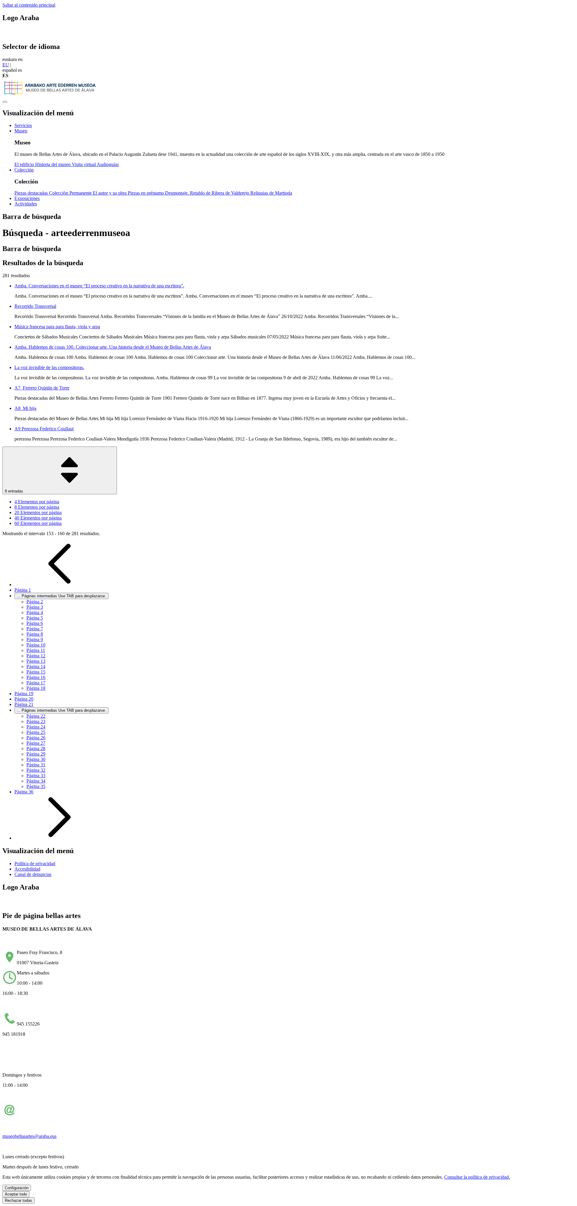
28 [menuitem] (35, 748)
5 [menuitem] (34, 617)
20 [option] (38, 512)
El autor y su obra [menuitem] (110, 192)
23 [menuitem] (35, 721)
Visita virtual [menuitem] (84, 164)
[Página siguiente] (59, 838)
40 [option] (38, 517)
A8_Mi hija (25, 408)
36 (23, 791)
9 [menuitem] (34, 639)
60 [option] (38, 523)
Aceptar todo (16, 1194)
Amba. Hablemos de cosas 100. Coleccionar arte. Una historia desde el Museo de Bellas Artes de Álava (112, 347)
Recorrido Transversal (35, 306)
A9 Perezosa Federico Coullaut (44, 428)
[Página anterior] (59, 584)
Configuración (17, 1188)
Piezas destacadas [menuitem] (31, 192)
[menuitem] (23, 125)
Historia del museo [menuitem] (53, 164)
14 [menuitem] (35, 666)
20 (23, 698)
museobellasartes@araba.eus (29, 1136)
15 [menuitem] (35, 671)
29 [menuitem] (35, 753)
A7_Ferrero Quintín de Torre (41, 387)
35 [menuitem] (35, 786)
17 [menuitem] (35, 682)
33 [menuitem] (35, 775)
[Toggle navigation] (4, 102)
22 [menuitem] (35, 716)
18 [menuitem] (35, 688)
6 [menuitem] (34, 623)
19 (23, 693)
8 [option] (36, 507)
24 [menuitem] (35, 726)
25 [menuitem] (35, 732)
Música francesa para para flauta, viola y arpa (57, 326)
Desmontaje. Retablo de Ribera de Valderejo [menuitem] (207, 192)
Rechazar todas (18, 1200)
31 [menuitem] (35, 764)
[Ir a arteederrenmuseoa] (50, 94)
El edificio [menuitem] (24, 164)
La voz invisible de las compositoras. (49, 367)
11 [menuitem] (35, 650)
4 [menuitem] (34, 612)
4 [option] (36, 501)
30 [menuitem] (35, 759)
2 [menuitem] (34, 601)
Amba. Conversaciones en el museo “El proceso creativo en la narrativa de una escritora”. (99, 285)
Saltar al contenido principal (28, 5)
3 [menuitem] (34, 607)
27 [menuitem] (35, 743)
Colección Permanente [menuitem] (71, 192)
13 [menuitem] (35, 661)
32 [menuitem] (35, 770)
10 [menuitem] (35, 644)
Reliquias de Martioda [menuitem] (271, 192)
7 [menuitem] (34, 628)
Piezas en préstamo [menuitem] (146, 192)
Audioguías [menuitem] (108, 164)
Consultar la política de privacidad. (477, 1177)
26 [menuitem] (35, 737)
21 (23, 704)
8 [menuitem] (34, 634)
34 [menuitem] (35, 780)
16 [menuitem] (35, 677)
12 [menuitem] (35, 655)
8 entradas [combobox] (14, 491)
